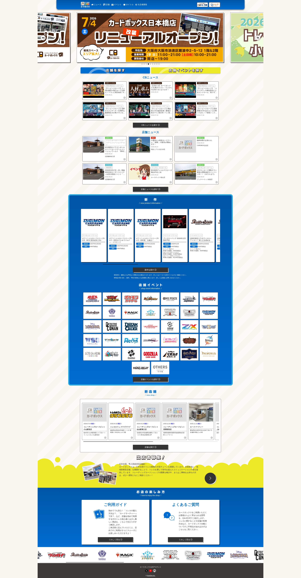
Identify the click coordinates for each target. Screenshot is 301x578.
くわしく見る (114, 540)
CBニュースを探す (149, 125)
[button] (43, 38)
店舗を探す (149, 447)
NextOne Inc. (151, 575)
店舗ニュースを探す (149, 189)
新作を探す (149, 270)
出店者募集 (142, 5)
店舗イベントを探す (149, 379)
